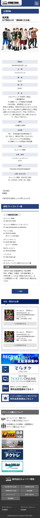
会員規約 (23, 510)
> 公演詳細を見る (20, 323)
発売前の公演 (29, 487)
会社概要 (29, 490)
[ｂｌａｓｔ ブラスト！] (9, 319)
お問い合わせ (29, 494)
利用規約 (5, 510)
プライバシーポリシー (28, 507)
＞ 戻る (20, 291)
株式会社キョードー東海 (23, 479)
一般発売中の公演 (10, 490)
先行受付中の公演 (10, 487)
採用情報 (10, 498)
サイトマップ (10, 494)
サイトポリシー (7, 507)
